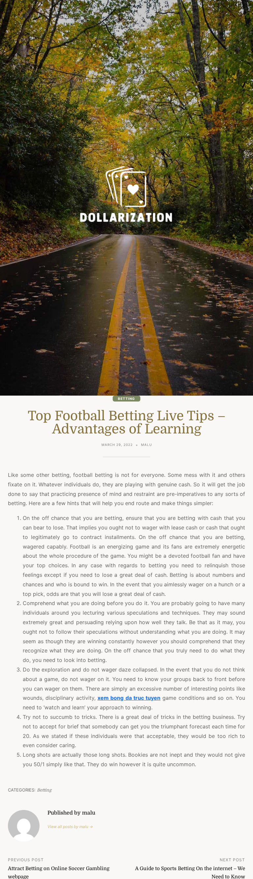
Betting (126, 399)
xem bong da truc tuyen (129, 698)
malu (146, 445)
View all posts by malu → (70, 826)
